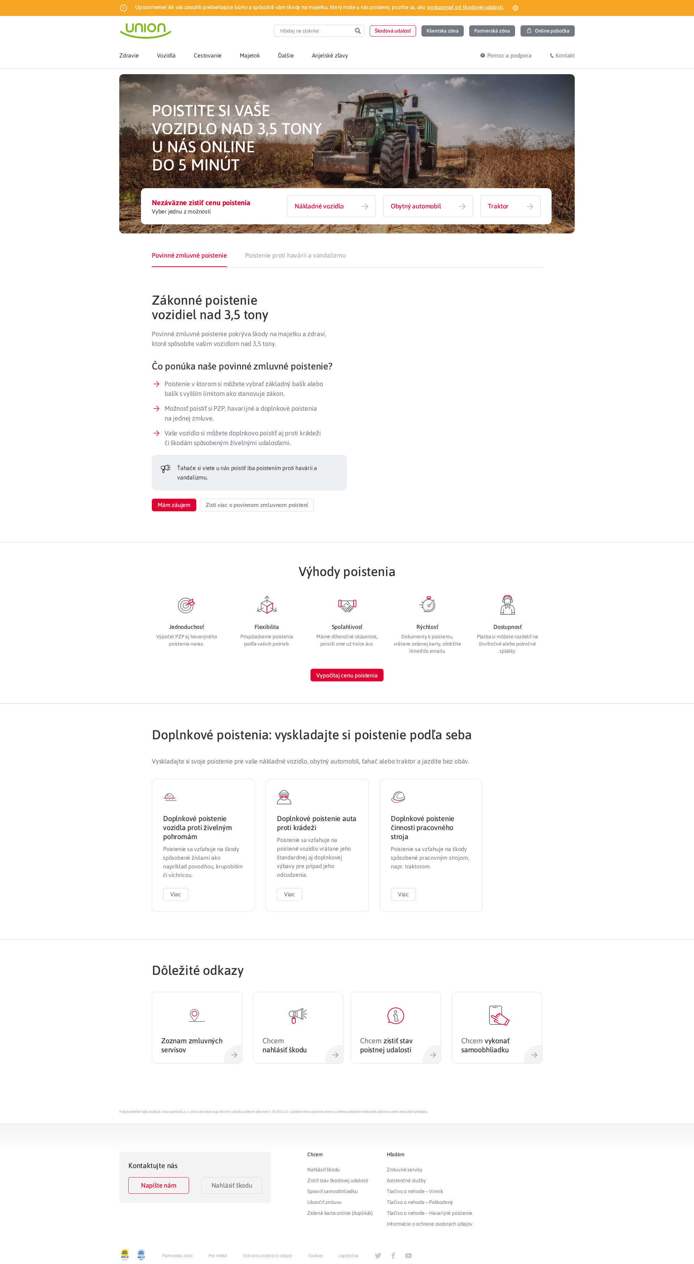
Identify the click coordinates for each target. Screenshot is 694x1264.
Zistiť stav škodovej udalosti (337, 1180)
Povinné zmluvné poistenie (189, 255)
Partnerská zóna (177, 1255)
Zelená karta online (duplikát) (340, 1213)
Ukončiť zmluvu (324, 1202)
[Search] (358, 31)
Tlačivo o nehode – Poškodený (420, 1202)
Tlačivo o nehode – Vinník (415, 1191)
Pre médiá (218, 1255)
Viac (175, 894)
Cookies (315, 1255)
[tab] (189, 255)
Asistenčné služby (406, 1180)
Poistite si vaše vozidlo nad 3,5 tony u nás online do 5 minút (237, 137)
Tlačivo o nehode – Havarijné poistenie (429, 1213)
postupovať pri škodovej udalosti (465, 7)
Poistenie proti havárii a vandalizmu (295, 255)
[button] (393, 31)
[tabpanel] (347, 402)
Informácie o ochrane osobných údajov (429, 1224)
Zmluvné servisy (405, 1169)
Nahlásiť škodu (231, 1185)
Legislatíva (348, 1255)
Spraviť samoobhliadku (332, 1191)
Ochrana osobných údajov (267, 1255)
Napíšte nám (158, 1185)
